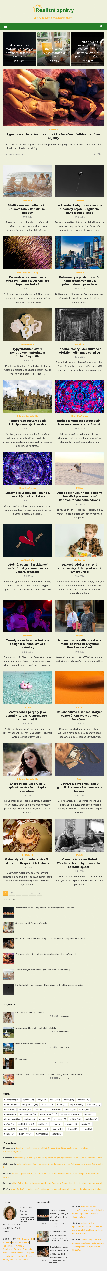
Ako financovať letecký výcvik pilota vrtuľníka (35, 1028)
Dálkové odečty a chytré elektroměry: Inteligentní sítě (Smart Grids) (79, 568)
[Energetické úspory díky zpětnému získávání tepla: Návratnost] (27, 759)
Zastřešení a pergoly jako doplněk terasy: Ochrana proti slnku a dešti (27, 715)
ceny (42, 1100)
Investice (79, 201)
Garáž (80, 779)
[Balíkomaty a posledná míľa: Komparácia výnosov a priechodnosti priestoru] (79, 252)
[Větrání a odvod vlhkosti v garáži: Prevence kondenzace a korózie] (79, 759)
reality (43, 1124)
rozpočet (71, 1124)
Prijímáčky (19, 1246)
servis (86, 1124)
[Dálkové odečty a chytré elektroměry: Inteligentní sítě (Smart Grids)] (79, 540)
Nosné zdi (27, 201)
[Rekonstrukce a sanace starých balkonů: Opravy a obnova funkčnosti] (79, 687)
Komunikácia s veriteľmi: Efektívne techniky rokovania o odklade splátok (79, 863)
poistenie (60, 1119)
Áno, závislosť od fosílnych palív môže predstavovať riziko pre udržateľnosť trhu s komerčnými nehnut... (57, 1189)
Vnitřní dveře (27, 344)
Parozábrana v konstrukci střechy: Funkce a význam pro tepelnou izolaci (27, 280)
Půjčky (79, 488)
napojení (10, 1114)
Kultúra (29, 1256)
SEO (18, 1239)
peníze (44, 1119)
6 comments (64, 1047)
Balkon (79, 707)
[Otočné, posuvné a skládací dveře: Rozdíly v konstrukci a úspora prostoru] (27, 540)
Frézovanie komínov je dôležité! (29, 1013)
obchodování (12, 1119)
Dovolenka (23, 1259)
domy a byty (30, 1104)
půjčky (9, 1124)
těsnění (57, 1129)
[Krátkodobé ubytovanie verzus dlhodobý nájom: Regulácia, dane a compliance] (79, 181)
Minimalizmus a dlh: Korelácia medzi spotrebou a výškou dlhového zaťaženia (79, 643)
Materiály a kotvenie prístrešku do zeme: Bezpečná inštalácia (27, 861)
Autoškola (16, 1242)
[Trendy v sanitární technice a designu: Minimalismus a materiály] (27, 616)
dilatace (83, 1100)
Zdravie (6, 1253)
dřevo (61, 1104)
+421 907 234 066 (11, 1224)
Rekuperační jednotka (27, 416)
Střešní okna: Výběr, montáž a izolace (32, 923)
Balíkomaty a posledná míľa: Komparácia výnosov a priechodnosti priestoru (79, 280)
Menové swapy (22, 1059)
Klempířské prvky (79, 416)
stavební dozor (39, 1129)
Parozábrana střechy (27, 272)
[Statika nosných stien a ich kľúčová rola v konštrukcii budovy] (27, 181)
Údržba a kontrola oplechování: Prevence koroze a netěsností (79, 422)
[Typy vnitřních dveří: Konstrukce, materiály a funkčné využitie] (27, 324)
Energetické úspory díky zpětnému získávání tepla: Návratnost (27, 787)
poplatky (91, 1119)
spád (23, 1129)
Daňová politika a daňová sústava (30, 1044)
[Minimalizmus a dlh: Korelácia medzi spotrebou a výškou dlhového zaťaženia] (79, 616)
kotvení (55, 1109)
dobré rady (11, 1104)
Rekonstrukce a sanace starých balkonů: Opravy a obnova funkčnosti (79, 715)
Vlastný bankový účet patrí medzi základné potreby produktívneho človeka (49, 1075)
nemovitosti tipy (70, 1114)
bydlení (28, 1100)
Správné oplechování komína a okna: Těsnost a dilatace (27, 494)
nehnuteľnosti (28, 1114)
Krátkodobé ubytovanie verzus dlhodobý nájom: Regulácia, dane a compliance (79, 208)
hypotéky (76, 1104)
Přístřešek (27, 855)
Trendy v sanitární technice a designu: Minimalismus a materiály (27, 643)
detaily (69, 1100)
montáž (70, 1109)
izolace (9, 1109)
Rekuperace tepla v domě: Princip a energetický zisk (27, 422)
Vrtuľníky (7, 1242)
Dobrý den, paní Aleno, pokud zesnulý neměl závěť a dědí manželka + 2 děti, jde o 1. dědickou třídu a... (59, 1158)
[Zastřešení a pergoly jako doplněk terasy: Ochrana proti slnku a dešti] (27, 687)
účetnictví (25, 1134)
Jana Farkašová (15, 154)
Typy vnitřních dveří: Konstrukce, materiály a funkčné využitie (27, 352)
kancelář (25, 1109)
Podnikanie (8, 1249)
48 (32, 893)
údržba (9, 1134)
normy (89, 1114)
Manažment (8, 1246)
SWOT (13, 1253)
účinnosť (42, 1134)
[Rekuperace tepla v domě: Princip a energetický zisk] (27, 396)
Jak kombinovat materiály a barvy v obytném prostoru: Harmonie (44, 908)
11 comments (64, 1016)
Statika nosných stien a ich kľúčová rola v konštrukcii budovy (27, 208)
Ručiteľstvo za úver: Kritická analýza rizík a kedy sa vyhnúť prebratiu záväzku (50, 939)
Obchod (13, 1259)
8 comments (64, 1031)
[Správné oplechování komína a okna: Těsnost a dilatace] (27, 468)
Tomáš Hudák (57, 1224)
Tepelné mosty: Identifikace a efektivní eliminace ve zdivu (79, 350)
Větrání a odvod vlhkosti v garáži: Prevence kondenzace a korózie (79, 787)
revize (56, 1124)
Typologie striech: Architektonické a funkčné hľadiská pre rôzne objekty (54, 136)
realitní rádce (26, 1124)
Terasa (27, 707)
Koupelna (27, 636)
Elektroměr (79, 560)
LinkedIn (6, 1231)
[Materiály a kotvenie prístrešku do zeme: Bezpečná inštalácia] (27, 835)
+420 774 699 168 (11, 1228)
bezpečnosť (11, 1100)
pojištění (75, 1119)
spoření (9, 1129)
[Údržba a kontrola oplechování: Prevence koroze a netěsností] (79, 396)
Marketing (20, 1256)
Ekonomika (27, 1249)
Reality (25, 1242)
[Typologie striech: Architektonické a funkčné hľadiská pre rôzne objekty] (53, 97)
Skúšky (6, 1259)
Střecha (53, 130)
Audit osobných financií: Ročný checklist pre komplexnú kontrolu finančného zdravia (79, 496)
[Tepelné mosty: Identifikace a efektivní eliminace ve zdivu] (79, 324)
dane (55, 1100)
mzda (84, 1109)
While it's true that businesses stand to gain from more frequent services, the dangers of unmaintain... (58, 1183)
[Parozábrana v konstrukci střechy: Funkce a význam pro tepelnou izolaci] (27, 252)
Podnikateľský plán (25, 1253)
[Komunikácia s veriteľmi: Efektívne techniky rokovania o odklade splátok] (79, 835)
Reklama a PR (28, 1239)
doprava (48, 1104)
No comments (57, 1225)
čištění (57, 1134)
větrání (86, 1129)
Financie (17, 1249)
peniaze (29, 1119)
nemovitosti (48, 1114)
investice (93, 1104)
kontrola (40, 1109)
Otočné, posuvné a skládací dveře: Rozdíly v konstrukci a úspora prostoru (27, 568)
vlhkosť (72, 1129)
